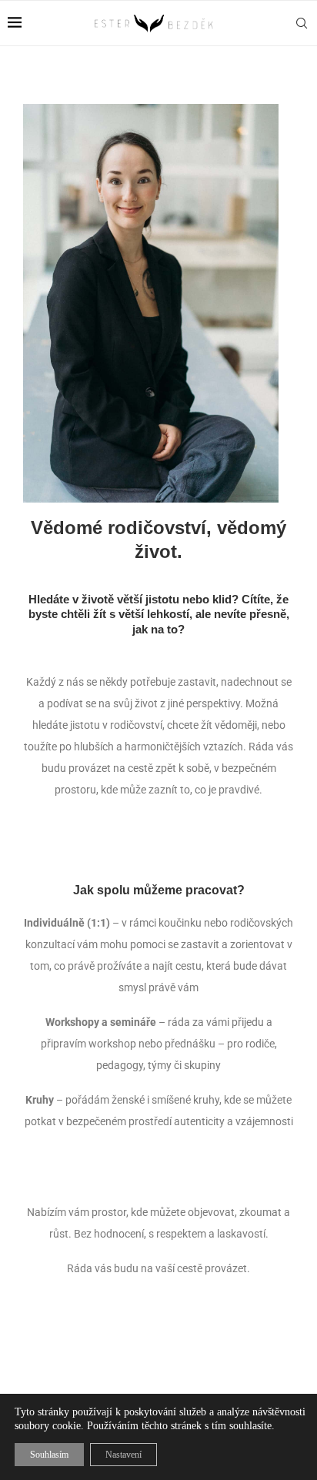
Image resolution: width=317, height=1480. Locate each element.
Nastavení (123, 1454)
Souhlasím (49, 1454)
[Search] (301, 23)
